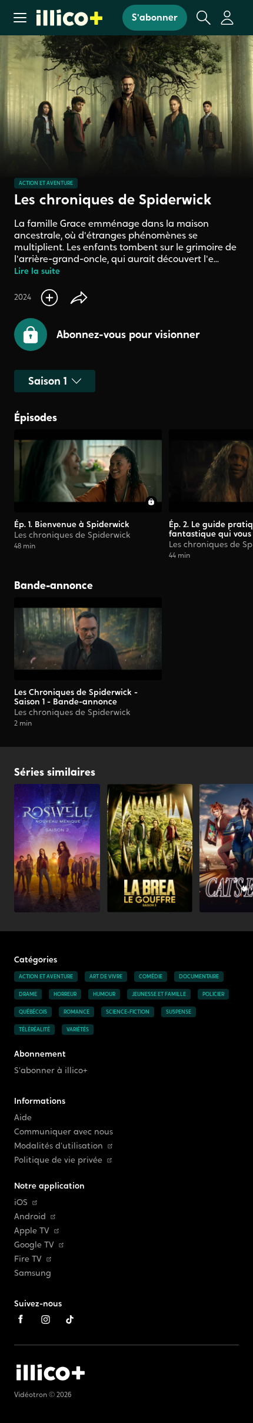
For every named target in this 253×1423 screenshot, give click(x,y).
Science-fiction (127, 1011)
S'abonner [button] (155, 17)
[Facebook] (20, 1319)
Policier (213, 994)
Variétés (77, 1029)
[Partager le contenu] (79, 297)
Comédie (150, 976)
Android (30, 1217)
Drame (28, 994)
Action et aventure (46, 183)
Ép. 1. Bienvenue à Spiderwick (71, 524)
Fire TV (28, 1259)
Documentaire (199, 976)
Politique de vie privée (58, 1160)
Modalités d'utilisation (58, 1146)
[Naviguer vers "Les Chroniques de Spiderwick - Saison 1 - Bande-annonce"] (88, 662)
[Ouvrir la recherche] (203, 17)
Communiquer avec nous (63, 1132)
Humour (104, 994)
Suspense (178, 1011)
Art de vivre (105, 976)
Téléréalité (34, 1029)
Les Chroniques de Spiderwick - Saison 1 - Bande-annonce (76, 697)
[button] (20, 18)
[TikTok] (70, 1319)
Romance (76, 1011)
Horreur (65, 994)
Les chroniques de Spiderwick (72, 535)
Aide (23, 1118)
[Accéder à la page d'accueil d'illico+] (50, 1372)
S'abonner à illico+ (51, 1070)
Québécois (33, 1011)
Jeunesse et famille (159, 994)
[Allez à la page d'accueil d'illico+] (69, 17)
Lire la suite (37, 271)
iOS (21, 1202)
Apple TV (31, 1231)
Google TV (34, 1245)
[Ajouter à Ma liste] (49, 297)
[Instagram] (45, 1319)
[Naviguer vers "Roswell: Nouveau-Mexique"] (57, 848)
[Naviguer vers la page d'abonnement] (88, 494)
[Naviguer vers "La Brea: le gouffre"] (150, 848)
